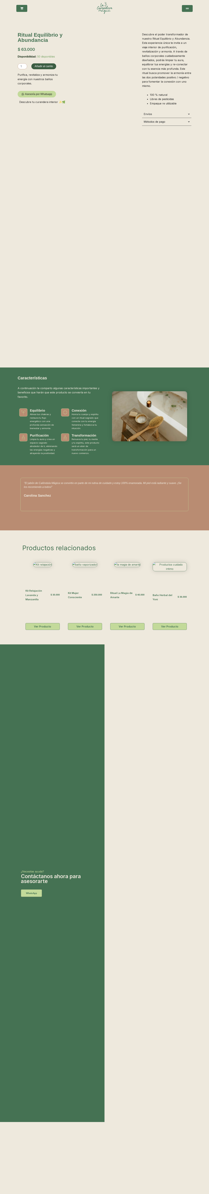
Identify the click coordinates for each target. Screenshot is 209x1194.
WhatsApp (31, 893)
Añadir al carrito (44, 66)
